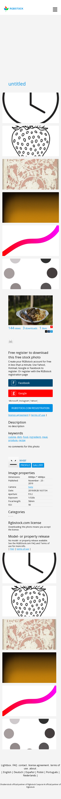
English (7, 772)
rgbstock (16, 8)
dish (19, 437)
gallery (38, 465)
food (25, 437)
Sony (30, 487)
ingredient (35, 437)
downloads (31, 328)
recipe (22, 440)
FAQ (12, 548)
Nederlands (29, 775)
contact (23, 765)
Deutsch (18, 772)
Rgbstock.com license (24, 522)
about (32, 768)
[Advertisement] (30, 46)
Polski (40, 772)
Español (29, 772)
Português (52, 772)
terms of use (23, 548)
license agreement (38, 765)
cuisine (12, 437)
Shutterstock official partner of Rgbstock (18, 784)
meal (44, 437)
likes (44, 328)
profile (25, 465)
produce (12, 440)
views (18, 328)
